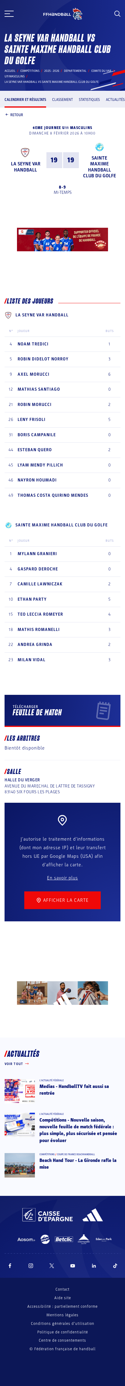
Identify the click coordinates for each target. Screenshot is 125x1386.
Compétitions (29, 71)
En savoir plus (62, 878)
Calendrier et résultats (25, 100)
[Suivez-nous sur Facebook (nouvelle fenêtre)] (10, 1265)
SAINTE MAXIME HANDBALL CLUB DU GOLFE (99, 167)
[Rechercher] (117, 14)
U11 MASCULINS (15, 76)
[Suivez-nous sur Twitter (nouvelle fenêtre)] (51, 1265)
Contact (62, 1289)
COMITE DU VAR (101, 71)
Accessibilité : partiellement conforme (62, 1306)
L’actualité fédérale (51, 1080)
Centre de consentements (62, 1340)
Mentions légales (62, 1315)
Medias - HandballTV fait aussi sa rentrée (74, 1089)
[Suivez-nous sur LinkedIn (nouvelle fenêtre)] (94, 1265)
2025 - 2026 (51, 71)
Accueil (10, 71)
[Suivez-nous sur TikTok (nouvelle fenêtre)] (115, 1265)
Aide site (62, 1298)
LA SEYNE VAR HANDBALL (25, 167)
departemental (75, 71)
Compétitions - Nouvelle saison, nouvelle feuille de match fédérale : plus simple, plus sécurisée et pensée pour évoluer (78, 1130)
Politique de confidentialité (62, 1332)
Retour (16, 115)
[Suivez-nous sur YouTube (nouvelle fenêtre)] (72, 1265)
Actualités (115, 100)
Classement (62, 100)
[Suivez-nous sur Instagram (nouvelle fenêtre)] (31, 1265)
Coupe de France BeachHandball (76, 1154)
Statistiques (89, 100)
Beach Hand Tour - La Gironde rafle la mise (78, 1163)
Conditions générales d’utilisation (62, 1323)
